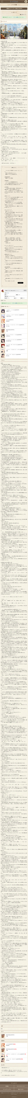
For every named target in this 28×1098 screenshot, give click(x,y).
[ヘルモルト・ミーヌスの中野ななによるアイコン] (3, 312)
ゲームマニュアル (7, 1089)
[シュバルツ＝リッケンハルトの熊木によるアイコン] (3, 342)
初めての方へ (21, 1089)
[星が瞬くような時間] (3, 347)
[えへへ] (3, 322)
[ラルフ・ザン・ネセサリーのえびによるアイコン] (3, 1061)
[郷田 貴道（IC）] (3, 332)
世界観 (7, 1086)
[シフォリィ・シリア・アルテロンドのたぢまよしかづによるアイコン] (3, 317)
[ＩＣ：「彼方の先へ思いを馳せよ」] (3, 327)
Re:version (15, 1094)
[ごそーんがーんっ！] (3, 337)
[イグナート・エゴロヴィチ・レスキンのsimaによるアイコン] (3, 1056)
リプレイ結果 (15, 17)
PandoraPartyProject (14, 1)
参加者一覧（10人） (5, 306)
